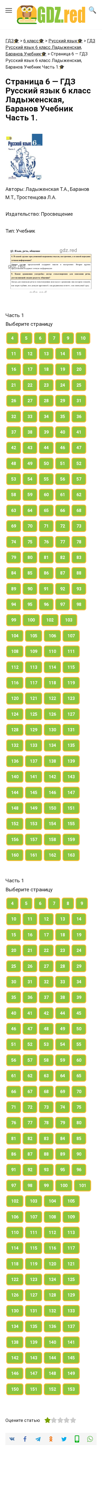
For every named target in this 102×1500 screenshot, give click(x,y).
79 (13, 557)
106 (52, 635)
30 (13, 981)
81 (46, 557)
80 (29, 557)
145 (33, 792)
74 (13, 542)
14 (62, 353)
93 (78, 588)
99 (13, 620)
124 (14, 714)
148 (14, 808)
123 (71, 698)
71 (46, 526)
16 (13, 369)
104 (14, 635)
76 (46, 542)
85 (29, 573)
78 (78, 542)
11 (13, 353)
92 (62, 588)
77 (62, 542)
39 (46, 432)
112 (14, 667)
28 (46, 400)
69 (13, 526)
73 (78, 526)
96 (46, 604)
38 (29, 432)
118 (52, 682)
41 (78, 432)
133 (33, 745)
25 (78, 385)
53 (13, 479)
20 (78, 369)
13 (46, 353)
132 (14, 745)
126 (52, 714)
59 (29, 494)
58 (13, 494)
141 (33, 776)
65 (46, 510)
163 (71, 855)
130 (52, 729)
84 (13, 573)
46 (62, 447)
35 (62, 416)
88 (78, 573)
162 (52, 855)
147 (71, 792)
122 (52, 698)
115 (71, 667)
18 (46, 369)
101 (82, 1185)
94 (13, 604)
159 (71, 839)
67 (29, 1091)
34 (46, 416)
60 (46, 494)
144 (14, 792)
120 (14, 698)
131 (71, 729)
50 (46, 463)
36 (78, 416)
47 (78, 447)
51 (62, 463)
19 (62, 369)
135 (71, 745)
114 (52, 667)
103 (68, 620)
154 (52, 823)
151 (71, 808)
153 (33, 823)
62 (78, 494)
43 (29, 447)
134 (52, 745)
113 (33, 667)
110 (52, 651)
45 (78, 1013)
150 (52, 808)
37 (13, 432)
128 (14, 729)
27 (29, 400)
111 (71, 651)
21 (13, 385)
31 (78, 400)
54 (29, 479)
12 (29, 353)
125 (33, 714)
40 (62, 432)
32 (13, 416)
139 (71, 761)
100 (31, 620)
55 (46, 479)
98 (78, 604)
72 (62, 526)
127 (71, 714)
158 (52, 839)
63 (13, 510)
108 (14, 651)
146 (52, 792)
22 (29, 385)
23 (46, 385)
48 (13, 463)
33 (29, 416)
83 (78, 557)
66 (62, 510)
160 (14, 855)
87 (62, 573)
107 (71, 635)
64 (29, 510)
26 (13, 400)
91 (46, 588)
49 (29, 463)
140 (14, 776)
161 (33, 855)
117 (33, 682)
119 (71, 682)
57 (78, 479)
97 (62, 604)
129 (33, 729)
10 (83, 338)
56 (62, 479)
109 (33, 651)
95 (29, 604)
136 (14, 761)
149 (33, 808)
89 (13, 588)
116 (14, 682)
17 (29, 369)
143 (71, 776)
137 (33, 761)
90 (29, 588)
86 (46, 573)
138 (52, 761)
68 (78, 510)
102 (50, 620)
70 (29, 526)
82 (62, 557)
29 (62, 400)
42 (13, 447)
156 (14, 839)
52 (78, 463)
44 (46, 447)
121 (33, 698)
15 (78, 353)
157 (33, 839)
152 (14, 823)
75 (29, 542)
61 (62, 494)
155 (71, 823)
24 (62, 385)
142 (52, 776)
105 (33, 635)
